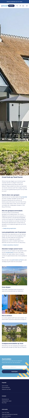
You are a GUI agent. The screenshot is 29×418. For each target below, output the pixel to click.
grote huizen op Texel (17, 260)
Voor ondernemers (6, 416)
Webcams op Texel (6, 389)
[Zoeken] (17, 5)
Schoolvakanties (6, 387)
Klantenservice (5, 399)
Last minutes (5, 385)
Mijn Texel (4, 402)
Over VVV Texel (5, 412)
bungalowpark (9, 252)
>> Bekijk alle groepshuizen (9, 228)
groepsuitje (24, 197)
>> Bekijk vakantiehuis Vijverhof (10, 245)
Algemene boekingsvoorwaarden (10, 414)
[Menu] (27, 6)
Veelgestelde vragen (6, 401)
